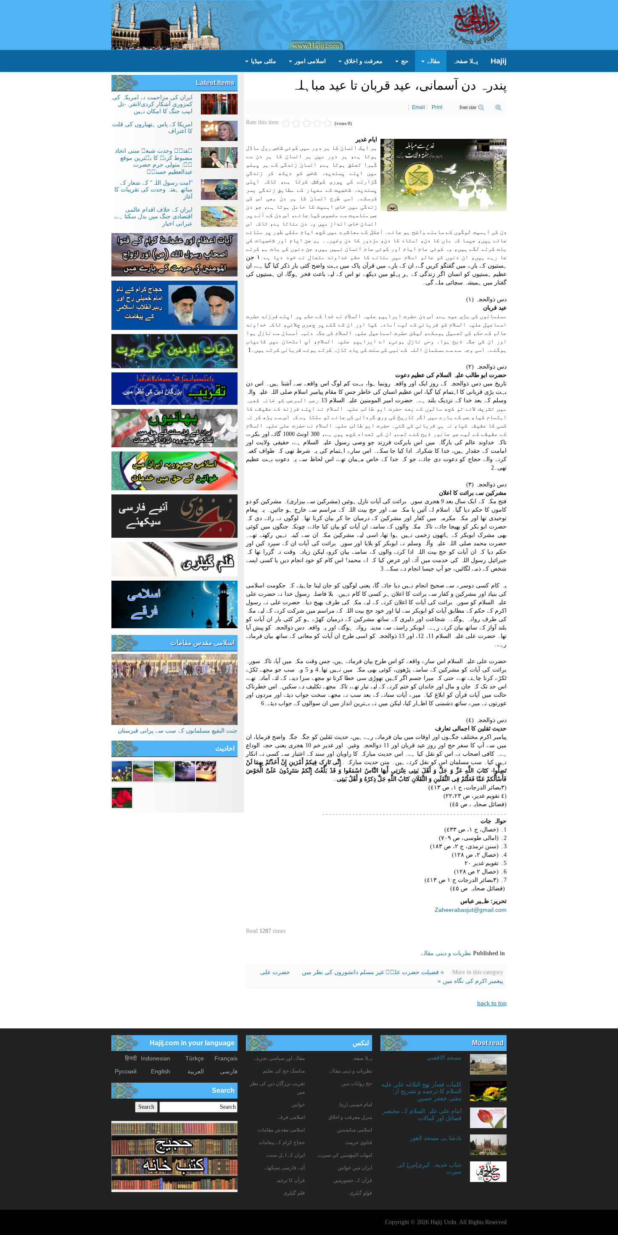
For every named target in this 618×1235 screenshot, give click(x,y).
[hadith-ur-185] (121, 771)
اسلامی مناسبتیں (354, 1130)
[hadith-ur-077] (184, 771)
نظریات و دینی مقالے (446, 953)
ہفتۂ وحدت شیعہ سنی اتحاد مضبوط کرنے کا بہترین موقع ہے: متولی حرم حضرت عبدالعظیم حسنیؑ (154, 161)
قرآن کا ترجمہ (290, 1180)
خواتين (298, 1105)
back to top (492, 1003)
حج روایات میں (356, 1083)
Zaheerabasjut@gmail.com (471, 909)
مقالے (432, 61)
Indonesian (155, 1058)
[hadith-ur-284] (142, 771)
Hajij (499, 61)
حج (404, 61)
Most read (488, 1042)
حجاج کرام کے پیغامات (282, 1142)
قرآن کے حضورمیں (352, 1180)
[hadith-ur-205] (163, 771)
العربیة (196, 1071)
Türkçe (194, 1058)
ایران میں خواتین (355, 1168)
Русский (126, 1071)
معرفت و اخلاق (363, 61)
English (160, 1071)
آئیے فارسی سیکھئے (284, 1168)
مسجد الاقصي (444, 1057)
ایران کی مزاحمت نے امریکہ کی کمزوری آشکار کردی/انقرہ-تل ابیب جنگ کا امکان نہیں (152, 104)
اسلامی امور (309, 61)
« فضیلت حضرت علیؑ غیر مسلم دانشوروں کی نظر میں (372, 972)
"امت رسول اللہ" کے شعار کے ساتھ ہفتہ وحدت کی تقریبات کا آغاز (153, 189)
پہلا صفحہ (465, 61)
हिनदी (131, 1058)
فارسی (229, 1071)
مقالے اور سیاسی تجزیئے (279, 1058)
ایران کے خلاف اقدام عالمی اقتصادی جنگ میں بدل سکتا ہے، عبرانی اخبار (153, 216)
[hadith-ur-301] (121, 797)
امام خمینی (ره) (355, 1105)
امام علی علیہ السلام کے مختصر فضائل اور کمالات (422, 1114)
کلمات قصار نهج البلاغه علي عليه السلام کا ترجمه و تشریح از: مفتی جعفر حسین (421, 1091)
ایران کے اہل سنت (285, 1155)
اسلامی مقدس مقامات (202, 642)
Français (226, 1058)
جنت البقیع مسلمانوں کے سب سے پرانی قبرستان (178, 730)
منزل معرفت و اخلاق (350, 1117)
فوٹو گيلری (360, 1193)
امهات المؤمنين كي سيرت (344, 1155)
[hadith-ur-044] (206, 771)
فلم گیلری (294, 1193)
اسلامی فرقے (291, 1117)
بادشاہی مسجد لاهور (436, 1137)
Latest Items (215, 82)
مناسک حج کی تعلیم (284, 1071)
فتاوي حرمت (358, 1142)
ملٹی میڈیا (262, 61)
